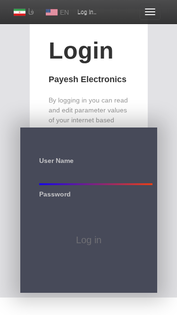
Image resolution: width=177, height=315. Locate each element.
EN (65, 12)
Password (55, 193)
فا (32, 12)
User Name (56, 160)
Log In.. (86, 12)
